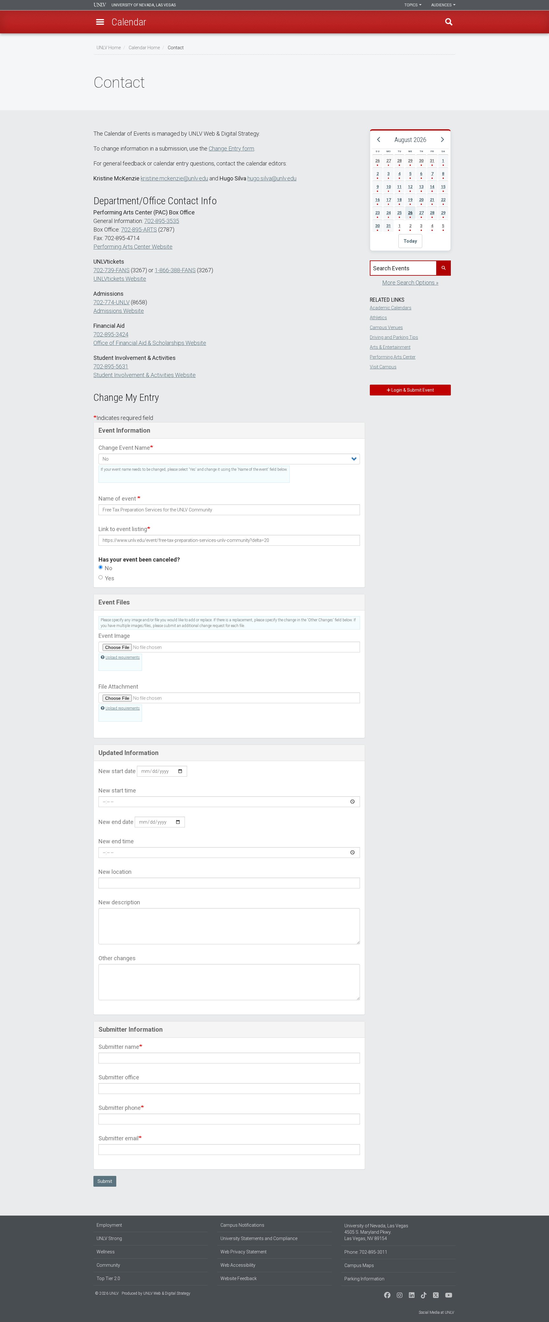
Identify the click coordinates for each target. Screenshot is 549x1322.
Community (108, 1265)
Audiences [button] (441, 5)
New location (115, 871)
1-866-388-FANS (175, 270)
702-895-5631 (110, 366)
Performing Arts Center (393, 357)
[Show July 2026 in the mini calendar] (379, 140)
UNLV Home (109, 47)
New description (119, 902)
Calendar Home (144, 47)
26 (377, 160)
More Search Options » (410, 282)
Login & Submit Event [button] (412, 390)
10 (388, 186)
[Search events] (443, 268)
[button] (100, 21)
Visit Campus (383, 366)
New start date (117, 771)
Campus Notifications (242, 1225)
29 (410, 160)
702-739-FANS (111, 270)
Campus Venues (386, 327)
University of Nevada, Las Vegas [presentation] (144, 5)
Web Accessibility (237, 1265)
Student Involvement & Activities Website (144, 375)
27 (388, 160)
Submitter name (118, 1046)
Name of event (117, 498)
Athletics (378, 317)
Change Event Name (124, 447)
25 (399, 212)
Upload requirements (122, 657)
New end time (116, 841)
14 (432, 186)
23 (377, 212)
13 (421, 186)
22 (443, 199)
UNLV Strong (109, 1238)
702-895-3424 (110, 334)
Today (410, 241)
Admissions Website (118, 310)
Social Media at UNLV (436, 1312)
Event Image (114, 635)
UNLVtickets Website (119, 278)
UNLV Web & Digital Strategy (166, 1293)
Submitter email (118, 1138)
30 (421, 160)
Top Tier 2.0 (108, 1278)
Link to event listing (122, 529)
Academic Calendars (390, 307)
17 (388, 199)
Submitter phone (119, 1107)
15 (443, 186)
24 (388, 212)
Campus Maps (359, 1265)
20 (421, 199)
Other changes (117, 958)
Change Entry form (231, 148)
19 (410, 199)
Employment (109, 1225)
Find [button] (448, 21)
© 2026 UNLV (107, 1293)
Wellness (106, 1251)
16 (377, 199)
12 (410, 186)
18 (399, 199)
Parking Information (364, 1278)
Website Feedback (238, 1278)
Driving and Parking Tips (394, 337)
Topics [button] (411, 5)
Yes (109, 578)
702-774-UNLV (111, 302)
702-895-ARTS (139, 229)
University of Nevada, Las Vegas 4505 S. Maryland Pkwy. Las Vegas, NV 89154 (376, 1232)
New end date (115, 822)
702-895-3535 (161, 221)
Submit (105, 1181)
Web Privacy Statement (243, 1251)
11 (399, 186)
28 (399, 160)
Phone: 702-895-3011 (365, 1252)
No (108, 568)
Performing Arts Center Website (133, 246)
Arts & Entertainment (390, 347)
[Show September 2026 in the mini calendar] (442, 140)
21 (432, 199)
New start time (117, 790)
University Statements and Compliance (258, 1238)
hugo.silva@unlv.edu (271, 178)
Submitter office (118, 1077)
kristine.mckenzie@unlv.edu (174, 178)
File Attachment (118, 686)
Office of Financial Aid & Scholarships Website (149, 343)
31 (432, 160)
